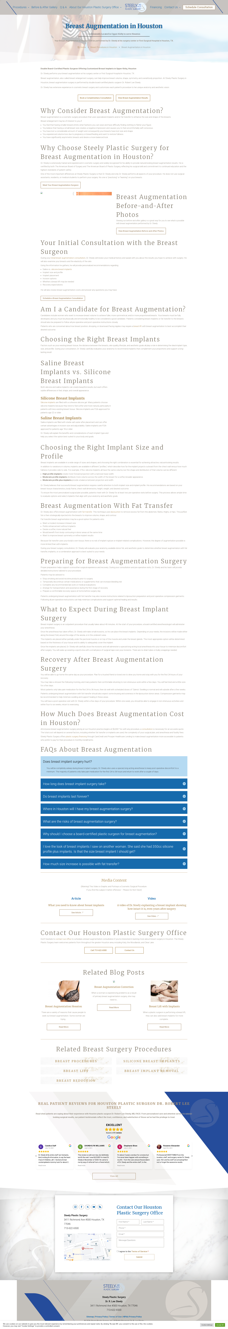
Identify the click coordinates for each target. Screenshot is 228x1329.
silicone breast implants (61, 269)
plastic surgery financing (76, 736)
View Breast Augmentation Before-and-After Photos (141, 231)
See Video (151, 916)
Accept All (220, 1325)
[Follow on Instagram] (75, 1207)
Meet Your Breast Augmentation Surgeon (60, 185)
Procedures (19, 7)
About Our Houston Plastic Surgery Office (94, 7)
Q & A (63, 7)
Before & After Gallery (44, 7)
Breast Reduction (76, 1081)
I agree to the (134, 1251)
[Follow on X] (87, 1207)
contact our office (63, 939)
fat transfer (87, 512)
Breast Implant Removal (151, 1071)
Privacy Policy (101, 1317)
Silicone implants (48, 402)
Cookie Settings (207, 1325)
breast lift (137, 326)
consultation (147, 729)
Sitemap (90, 1317)
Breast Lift (76, 1071)
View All (114, 1176)
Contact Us (171, 7)
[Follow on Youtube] (93, 1207)
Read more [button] (42, 1165)
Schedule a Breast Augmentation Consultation (63, 298)
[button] (192, 1156)
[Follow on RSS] (100, 1207)
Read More (63, 1027)
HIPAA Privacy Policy (132, 1317)
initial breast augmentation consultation (68, 258)
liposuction (116, 512)
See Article (76, 912)
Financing (156, 7)
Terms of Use (115, 1317)
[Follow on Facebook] (81, 1207)
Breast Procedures (76, 1061)
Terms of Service (139, 1251)
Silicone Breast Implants (151, 1061)
